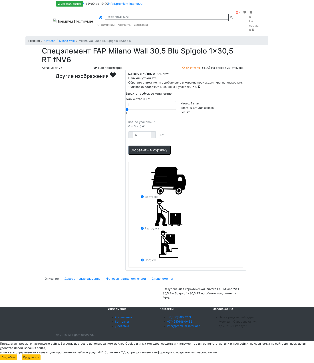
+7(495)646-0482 (179, 321)
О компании (106, 25)
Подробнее (8, 357)
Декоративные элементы (82, 278)
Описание (52, 278)
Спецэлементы (162, 278)
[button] (238, 12)
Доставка (141, 25)
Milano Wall (67, 41)
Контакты (124, 25)
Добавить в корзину (149, 150)
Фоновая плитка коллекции (126, 278)
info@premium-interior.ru (125, 3)
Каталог (49, 41)
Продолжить (31, 357)
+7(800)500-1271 (179, 317)
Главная (34, 41)
